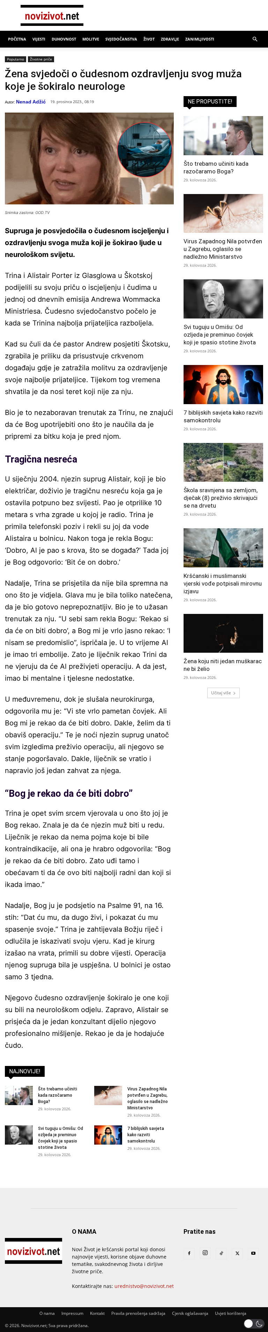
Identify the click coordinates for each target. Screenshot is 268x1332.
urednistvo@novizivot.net (144, 1286)
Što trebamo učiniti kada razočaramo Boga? (57, 1095)
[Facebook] (189, 1253)
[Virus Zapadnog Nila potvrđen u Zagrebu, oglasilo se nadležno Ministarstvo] (108, 1095)
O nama (47, 1313)
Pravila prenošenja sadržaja (138, 1313)
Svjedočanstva (121, 39)
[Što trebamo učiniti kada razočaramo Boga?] (19, 1095)
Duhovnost (64, 39)
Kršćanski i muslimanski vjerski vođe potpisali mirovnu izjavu (223, 583)
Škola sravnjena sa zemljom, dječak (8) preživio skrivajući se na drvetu (221, 498)
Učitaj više (221, 693)
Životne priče (41, 59)
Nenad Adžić (31, 101)
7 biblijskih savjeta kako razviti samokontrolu (145, 1135)
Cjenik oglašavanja (190, 1313)
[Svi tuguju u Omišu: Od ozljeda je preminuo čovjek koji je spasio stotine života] (19, 1135)
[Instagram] (205, 1253)
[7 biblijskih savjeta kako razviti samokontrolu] (108, 1135)
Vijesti (38, 39)
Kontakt (97, 1313)
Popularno (15, 59)
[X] (237, 1253)
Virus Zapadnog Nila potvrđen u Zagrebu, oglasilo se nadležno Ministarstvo (223, 249)
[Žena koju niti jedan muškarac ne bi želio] (223, 633)
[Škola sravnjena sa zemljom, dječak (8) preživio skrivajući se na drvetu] (223, 462)
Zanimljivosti (199, 39)
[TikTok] (221, 1253)
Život (149, 39)
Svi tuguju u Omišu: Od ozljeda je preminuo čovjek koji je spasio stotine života (220, 334)
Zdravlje (170, 39)
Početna (17, 39)
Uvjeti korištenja (230, 1313)
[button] (254, 39)
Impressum (72, 1313)
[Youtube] (253, 1253)
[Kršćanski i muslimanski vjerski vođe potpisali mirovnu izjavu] (223, 547)
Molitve (90, 39)
